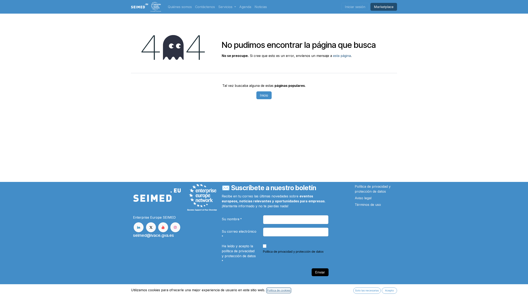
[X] (151, 227)
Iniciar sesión (355, 7)
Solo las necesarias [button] (367, 290)
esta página (342, 56)
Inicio (264, 95)
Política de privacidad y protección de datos (293, 251)
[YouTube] (163, 227)
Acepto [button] (389, 290)
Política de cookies (278, 290)
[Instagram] (175, 227)
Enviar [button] (320, 272)
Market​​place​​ (384, 7)
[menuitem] (179, 7)
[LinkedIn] (139, 227)
